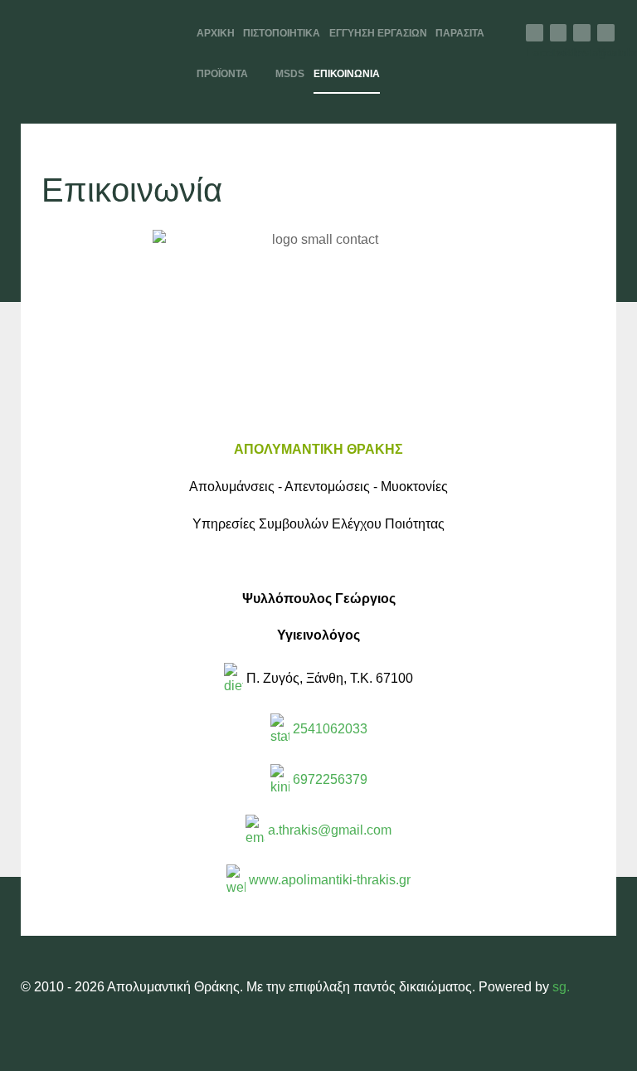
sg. (561, 987)
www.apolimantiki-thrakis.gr (330, 881)
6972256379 (328, 779)
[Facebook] (534, 32)
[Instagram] (582, 32)
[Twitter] (558, 32)
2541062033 (328, 729)
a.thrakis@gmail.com (329, 830)
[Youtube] (606, 32)
